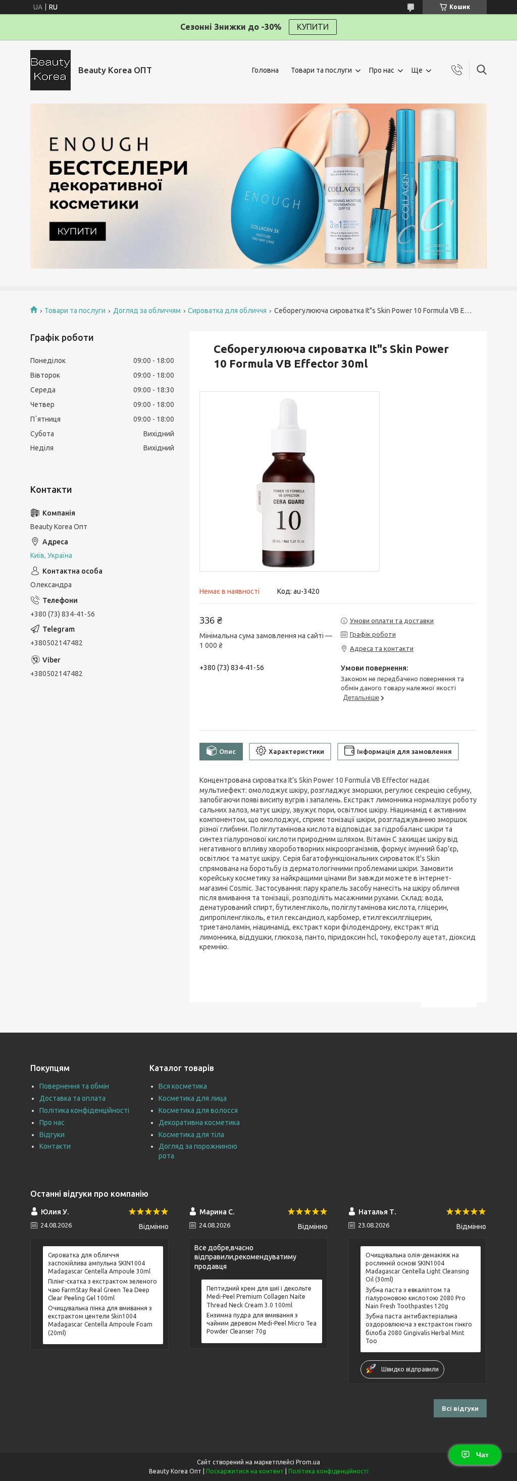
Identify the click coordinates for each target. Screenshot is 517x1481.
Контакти (55, 1146)
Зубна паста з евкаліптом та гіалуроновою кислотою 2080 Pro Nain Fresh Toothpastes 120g (416, 1298)
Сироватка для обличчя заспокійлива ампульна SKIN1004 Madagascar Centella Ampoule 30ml (99, 1263)
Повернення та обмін (74, 1086)
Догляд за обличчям (147, 311)
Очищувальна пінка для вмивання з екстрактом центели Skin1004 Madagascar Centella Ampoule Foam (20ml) (100, 1320)
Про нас (381, 70)
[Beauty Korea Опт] (50, 70)
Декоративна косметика (199, 1122)
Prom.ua (308, 1462)
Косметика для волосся (198, 1110)
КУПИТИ (313, 26)
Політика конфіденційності (84, 1110)
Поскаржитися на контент (245, 1471)
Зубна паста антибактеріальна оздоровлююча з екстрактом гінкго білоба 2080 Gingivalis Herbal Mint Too (419, 1328)
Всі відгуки (460, 1408)
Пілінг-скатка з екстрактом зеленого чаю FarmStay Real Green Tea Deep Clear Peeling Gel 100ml (102, 1289)
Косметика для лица (193, 1098)
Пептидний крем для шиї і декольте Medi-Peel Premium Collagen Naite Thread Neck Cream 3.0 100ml (259, 1296)
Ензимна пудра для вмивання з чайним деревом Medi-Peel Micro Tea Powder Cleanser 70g (261, 1323)
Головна (265, 70)
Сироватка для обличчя (227, 311)
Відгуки (52, 1135)
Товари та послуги (321, 70)
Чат (482, 1455)
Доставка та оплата (72, 1098)
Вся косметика (183, 1086)
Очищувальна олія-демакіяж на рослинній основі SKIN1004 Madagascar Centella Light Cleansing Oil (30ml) (417, 1267)
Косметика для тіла (191, 1135)
